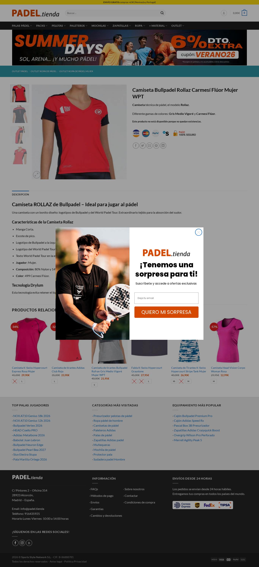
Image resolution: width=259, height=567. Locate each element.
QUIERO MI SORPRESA (166, 312)
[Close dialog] (198, 232)
